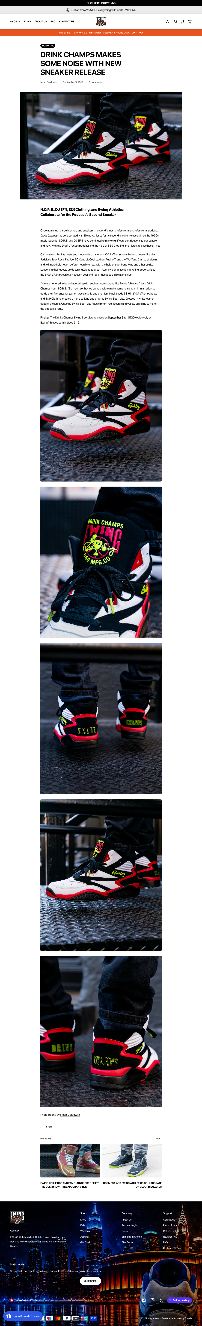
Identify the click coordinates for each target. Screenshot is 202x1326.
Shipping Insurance (132, 1236)
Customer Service (172, 1248)
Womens (85, 1231)
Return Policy (170, 1225)
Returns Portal (170, 1231)
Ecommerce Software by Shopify (177, 1318)
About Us (126, 1219)
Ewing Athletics (153, 1318)
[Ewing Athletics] (101, 21)
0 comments (95, 82)
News (125, 1231)
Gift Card (85, 1242)
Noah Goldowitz (70, 1114)
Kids (82, 1225)
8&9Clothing (48, 46)
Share (49, 1126)
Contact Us (169, 1219)
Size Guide (127, 1242)
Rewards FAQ (170, 1236)
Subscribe (90, 1281)
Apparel (84, 1236)
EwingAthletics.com (52, 322)
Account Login (129, 1225)
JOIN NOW (137, 33)
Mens (83, 1219)
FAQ (165, 1242)
